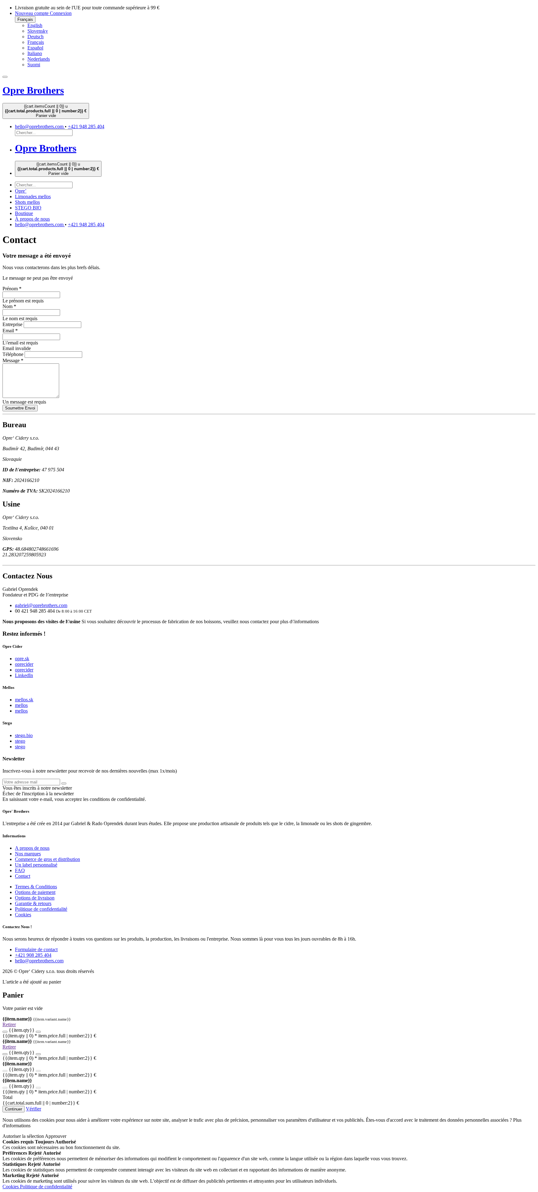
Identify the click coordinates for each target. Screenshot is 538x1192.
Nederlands (38, 59)
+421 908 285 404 (33, 955)
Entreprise (12, 324)
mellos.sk (24, 699)
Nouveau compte (32, 13)
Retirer (9, 1024)
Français (25, 19)
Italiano (34, 53)
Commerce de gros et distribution (47, 859)
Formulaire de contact (36, 949)
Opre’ (20, 191)
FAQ (20, 870)
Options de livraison (34, 897)
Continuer (13, 1109)
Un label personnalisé (36, 864)
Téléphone (12, 354)
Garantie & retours (33, 903)
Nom (9, 306)
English (34, 25)
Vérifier (33, 1108)
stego (20, 741)
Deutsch (35, 36)
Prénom (11, 288)
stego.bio (24, 735)
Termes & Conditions (36, 886)
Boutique (24, 213)
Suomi (33, 64)
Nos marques (28, 853)
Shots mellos (27, 202)
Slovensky (37, 31)
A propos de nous (32, 848)
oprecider (24, 664)
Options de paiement (35, 892)
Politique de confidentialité (41, 909)
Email (10, 330)
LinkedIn (24, 675)
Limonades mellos (33, 196)
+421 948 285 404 (86, 126)
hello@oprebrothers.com (40, 126)
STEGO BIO (28, 207)
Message (12, 360)
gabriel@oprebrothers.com (41, 605)
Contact (22, 876)
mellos (21, 705)
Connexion (61, 13)
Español (35, 47)
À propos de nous (32, 219)
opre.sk (22, 658)
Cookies (23, 914)
